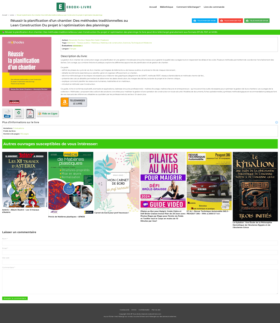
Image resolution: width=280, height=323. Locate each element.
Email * (5, 248)
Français (72, 49)
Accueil (153, 7)
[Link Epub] (19, 114)
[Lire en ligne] (48, 113)
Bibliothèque (166, 7)
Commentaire (8, 267)
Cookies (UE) (124, 310)
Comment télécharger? (188, 7)
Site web (5, 258)
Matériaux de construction (111, 43)
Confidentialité (144, 310)
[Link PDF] (30, 114)
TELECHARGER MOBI (206, 21)
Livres (12, 15)
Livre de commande (214, 7)
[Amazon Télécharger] (74, 102)
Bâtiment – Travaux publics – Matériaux (83, 43)
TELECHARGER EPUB (259, 21)
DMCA (133, 310)
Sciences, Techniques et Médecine (137, 43)
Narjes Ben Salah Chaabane (97, 40)
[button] (140, 122)
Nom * (5, 239)
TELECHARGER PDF (232, 21)
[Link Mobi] (7, 114)
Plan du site (156, 310)
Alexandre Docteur (77, 40)
